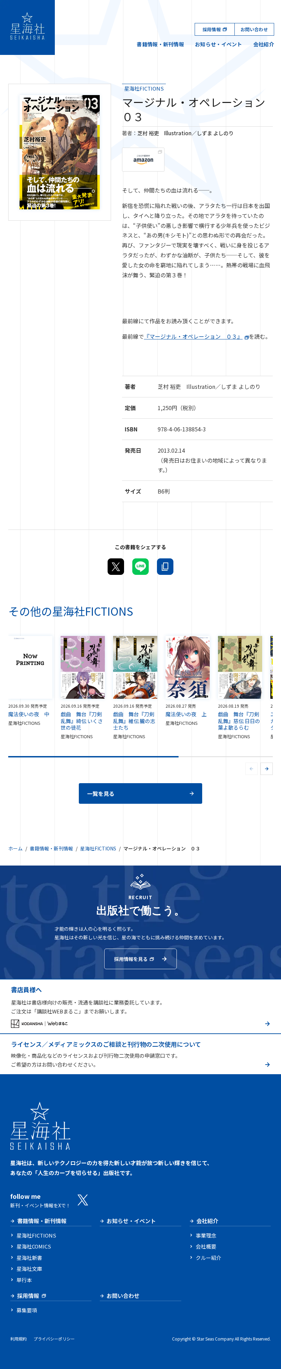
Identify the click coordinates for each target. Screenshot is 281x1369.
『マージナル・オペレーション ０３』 (193, 336)
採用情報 (212, 29)
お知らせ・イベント (218, 44)
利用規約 (18, 1339)
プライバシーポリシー (54, 1339)
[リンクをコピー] (165, 566)
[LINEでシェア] (140, 566)
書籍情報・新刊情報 (160, 44)
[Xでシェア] (116, 566)
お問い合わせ (254, 29)
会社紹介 (263, 44)
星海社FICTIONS (144, 88)
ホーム (15, 848)
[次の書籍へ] (266, 769)
